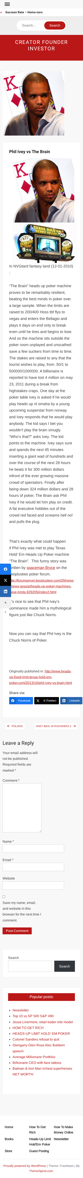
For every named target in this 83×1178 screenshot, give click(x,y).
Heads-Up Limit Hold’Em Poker (40, 1141)
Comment (11, 780)
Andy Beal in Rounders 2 (53, 726)
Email (8, 860)
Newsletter (61, 1139)
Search (13, 958)
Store (8, 1151)
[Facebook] (5, 569)
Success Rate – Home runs (24, 12)
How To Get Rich (37, 1129)
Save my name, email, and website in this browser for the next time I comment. (22, 911)
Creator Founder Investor (41, 45)
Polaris (17, 726)
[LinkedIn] (5, 591)
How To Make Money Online (63, 1129)
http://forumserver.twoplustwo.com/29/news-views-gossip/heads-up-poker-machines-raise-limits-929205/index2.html (41, 586)
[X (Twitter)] (5, 580)
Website (9, 878)
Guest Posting (39, 1151)
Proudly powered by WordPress (24, 1166)
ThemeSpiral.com (41, 1171)
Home (9, 1127)
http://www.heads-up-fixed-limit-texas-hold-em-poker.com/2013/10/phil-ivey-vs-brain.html (40, 677)
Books (9, 1139)
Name (8, 841)
